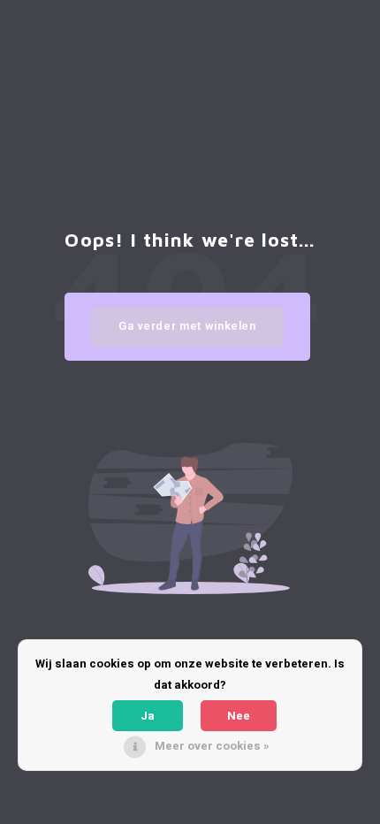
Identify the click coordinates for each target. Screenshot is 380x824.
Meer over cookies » (212, 745)
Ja (148, 715)
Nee (238, 715)
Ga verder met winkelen (186, 325)
